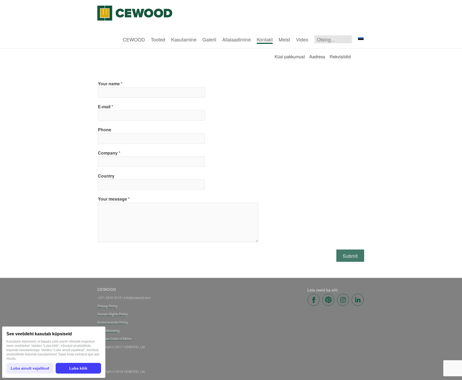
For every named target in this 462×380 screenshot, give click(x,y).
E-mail (104, 106)
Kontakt (265, 39)
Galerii (209, 39)
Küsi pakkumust (290, 56)
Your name (109, 83)
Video (302, 39)
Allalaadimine (236, 39)
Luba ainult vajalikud (30, 368)
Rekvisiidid (340, 56)
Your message (112, 199)
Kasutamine (184, 39)
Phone (104, 129)
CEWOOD (134, 39)
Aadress (317, 56)
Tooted (158, 39)
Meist (284, 39)
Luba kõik (78, 368)
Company (108, 153)
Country (106, 176)
